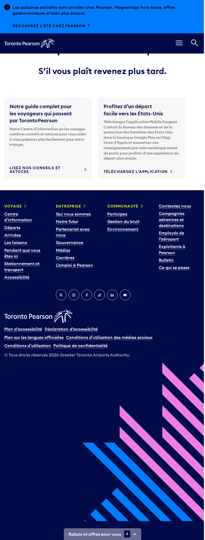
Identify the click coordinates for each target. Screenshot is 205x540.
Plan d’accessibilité (23, 329)
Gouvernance (69, 242)
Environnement (122, 229)
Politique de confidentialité (80, 345)
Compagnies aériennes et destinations (171, 219)
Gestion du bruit (123, 221)
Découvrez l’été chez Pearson (49, 25)
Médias (63, 250)
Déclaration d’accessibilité (71, 329)
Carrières (65, 257)
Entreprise (68, 206)
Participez (117, 214)
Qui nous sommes (73, 214)
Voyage (13, 206)
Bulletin (166, 260)
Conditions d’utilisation (27, 345)
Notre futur (67, 221)
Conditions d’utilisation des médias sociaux (109, 337)
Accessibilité (16, 277)
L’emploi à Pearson (74, 265)
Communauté (123, 206)
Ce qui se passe (174, 267)
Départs (12, 227)
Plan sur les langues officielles (34, 337)
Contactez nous (175, 206)
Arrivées (12, 235)
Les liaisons (15, 242)
